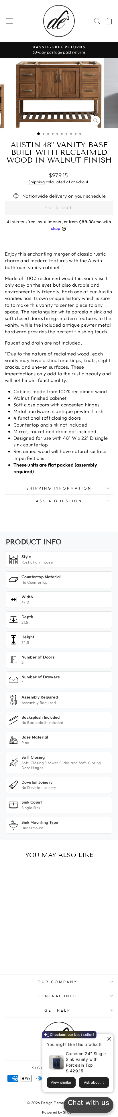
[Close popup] (108, 1039)
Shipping (36, 181)
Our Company (58, 981)
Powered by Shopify (59, 1112)
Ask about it (94, 1082)
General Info (58, 996)
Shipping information (59, 488)
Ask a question (59, 500)
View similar (61, 1082)
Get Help (57, 1010)
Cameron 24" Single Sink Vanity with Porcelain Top (86, 1059)
